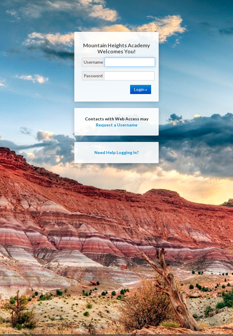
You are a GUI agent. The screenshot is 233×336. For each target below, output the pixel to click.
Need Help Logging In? (116, 152)
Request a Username (116, 124)
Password (93, 75)
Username (93, 62)
